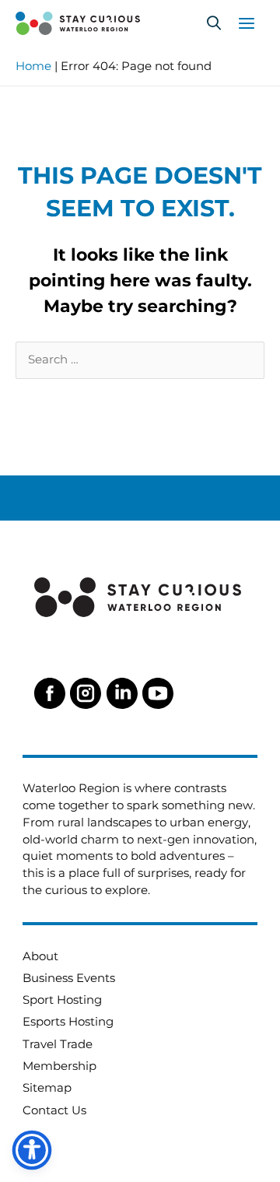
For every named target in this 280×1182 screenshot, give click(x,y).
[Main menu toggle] (246, 23)
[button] (214, 23)
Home (33, 66)
